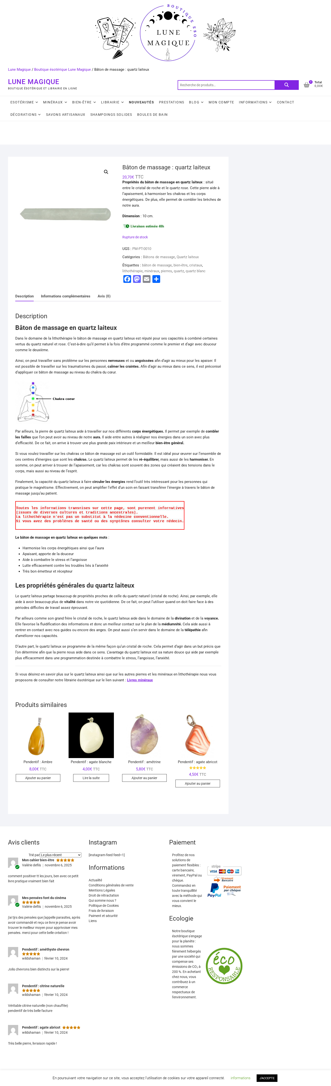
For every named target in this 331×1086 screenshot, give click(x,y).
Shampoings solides (111, 114)
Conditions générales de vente (111, 885)
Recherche (287, 85)
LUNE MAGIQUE (33, 82)
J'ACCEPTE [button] (267, 1078)
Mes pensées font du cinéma (44, 898)
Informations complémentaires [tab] (65, 296)
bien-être (180, 265)
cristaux (195, 265)
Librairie (110, 102)
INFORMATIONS (253, 102)
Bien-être (82, 102)
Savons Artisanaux (66, 114)
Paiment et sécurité (103, 916)
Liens (93, 921)
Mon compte (221, 102)
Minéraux (53, 102)
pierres (166, 271)
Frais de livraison (101, 911)
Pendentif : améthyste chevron (45, 949)
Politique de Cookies (104, 906)
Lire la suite (91, 778)
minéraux (151, 271)
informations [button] (241, 1078)
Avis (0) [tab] (104, 296)
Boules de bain (152, 114)
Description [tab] (24, 296)
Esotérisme (22, 102)
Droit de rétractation (104, 895)
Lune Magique (19, 69)
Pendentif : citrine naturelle (43, 986)
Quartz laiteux (188, 257)
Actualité (95, 880)
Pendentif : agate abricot (41, 1027)
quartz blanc (195, 271)
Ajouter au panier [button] (38, 778)
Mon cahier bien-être (38, 860)
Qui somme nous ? (102, 900)
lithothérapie (132, 271)
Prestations (171, 102)
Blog (194, 102)
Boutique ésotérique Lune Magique (62, 69)
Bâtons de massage (159, 257)
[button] (106, 172)
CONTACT (285, 102)
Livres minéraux (140, 680)
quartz (179, 271)
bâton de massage (157, 265)
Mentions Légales (102, 890)
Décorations (23, 114)
